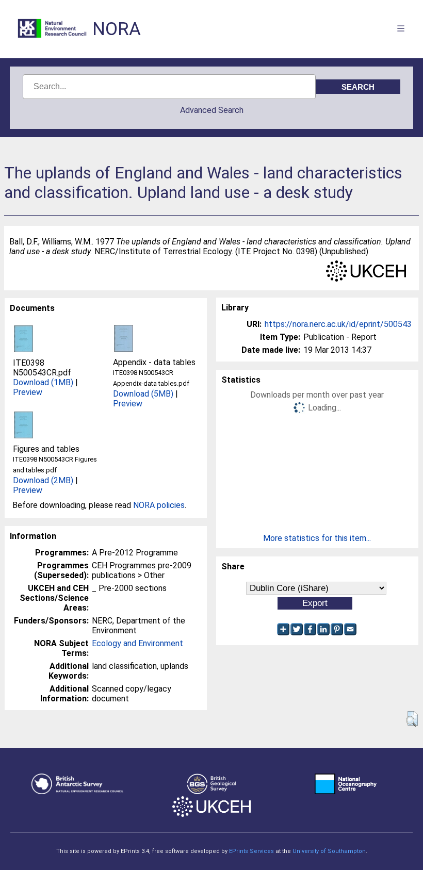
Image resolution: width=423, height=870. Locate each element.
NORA (116, 29)
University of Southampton (329, 851)
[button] (412, 719)
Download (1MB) (43, 382)
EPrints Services (251, 851)
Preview (27, 392)
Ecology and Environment (137, 643)
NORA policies (159, 505)
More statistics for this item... (317, 538)
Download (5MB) (143, 394)
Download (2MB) (43, 480)
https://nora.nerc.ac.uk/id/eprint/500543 (338, 324)
